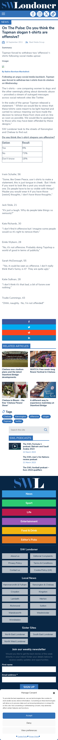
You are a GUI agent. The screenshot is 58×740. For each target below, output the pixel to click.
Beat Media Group (36, 42)
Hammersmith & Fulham (15, 584)
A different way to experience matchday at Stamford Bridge (42, 403)
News (5, 22)
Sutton (43, 605)
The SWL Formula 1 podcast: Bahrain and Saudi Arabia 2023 (36, 446)
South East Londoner (43, 634)
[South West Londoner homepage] (29, 5)
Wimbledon (15, 619)
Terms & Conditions (43, 563)
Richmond (15, 605)
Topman (7, 421)
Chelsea (7, 416)
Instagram (39, 14)
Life (29, 512)
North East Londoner (15, 634)
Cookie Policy (23, 736)
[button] (54, 692)
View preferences (29, 730)
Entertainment (29, 521)
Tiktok (53, 14)
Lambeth (15, 598)
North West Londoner (14, 641)
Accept (29, 715)
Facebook (33, 14)
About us (15, 556)
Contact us (15, 570)
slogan (46, 416)
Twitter (46, 14)
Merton (43, 598)
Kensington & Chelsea (43, 584)
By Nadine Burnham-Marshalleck (15, 72)
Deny (29, 723)
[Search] (45, 429)
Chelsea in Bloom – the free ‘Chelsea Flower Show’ (13, 403)
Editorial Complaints (43, 556)
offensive (34, 416)
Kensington (20, 416)
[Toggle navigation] (3, 14)
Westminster (43, 612)
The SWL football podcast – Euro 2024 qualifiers (36, 468)
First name (7, 665)
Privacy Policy (34, 736)
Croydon (15, 591)
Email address (10, 675)
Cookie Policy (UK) (43, 570)
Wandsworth (15, 612)
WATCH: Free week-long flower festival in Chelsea (42, 370)
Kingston (43, 591)
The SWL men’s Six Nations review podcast (36, 458)
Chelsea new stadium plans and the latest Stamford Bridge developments (12, 373)
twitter (19, 421)
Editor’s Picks (29, 540)
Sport (29, 503)
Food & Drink (29, 530)
